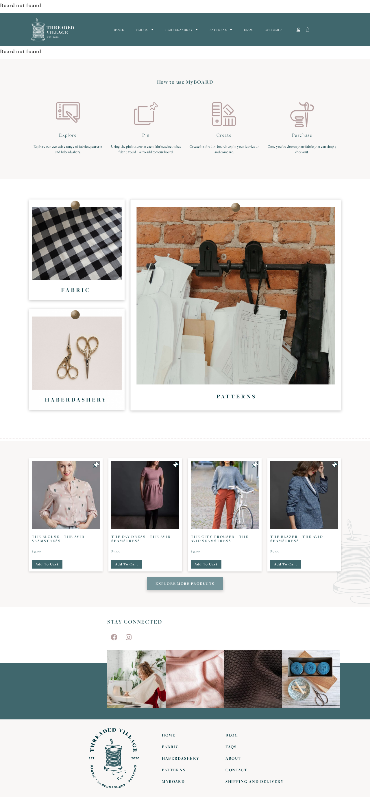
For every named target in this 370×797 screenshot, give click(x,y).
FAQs (231, 746)
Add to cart (47, 564)
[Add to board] (96, 465)
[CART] (307, 29)
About (233, 758)
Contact (236, 769)
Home (119, 30)
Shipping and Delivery (254, 781)
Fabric (142, 30)
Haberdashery (179, 30)
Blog (249, 30)
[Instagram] (128, 637)
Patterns (218, 30)
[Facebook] (114, 637)
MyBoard (273, 30)
